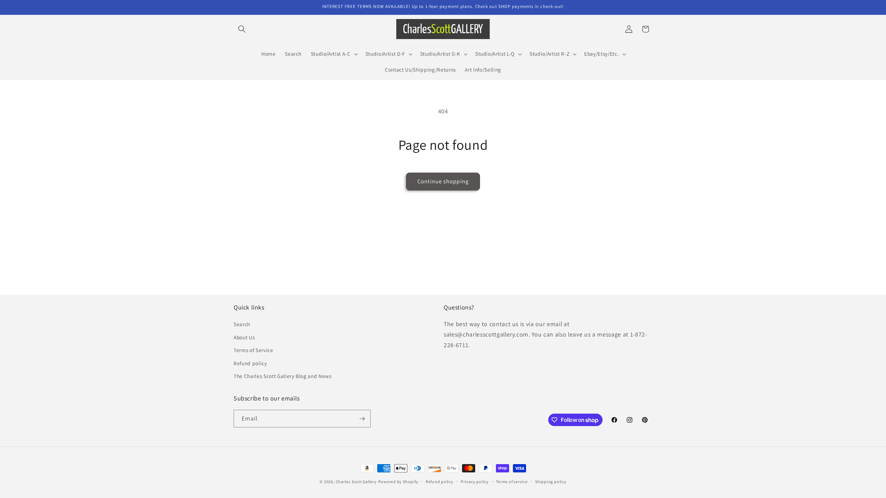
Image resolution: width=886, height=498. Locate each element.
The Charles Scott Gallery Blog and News (283, 375)
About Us (244, 337)
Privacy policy (475, 481)
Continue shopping (443, 181)
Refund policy (250, 363)
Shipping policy (551, 481)
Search (242, 324)
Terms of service (511, 481)
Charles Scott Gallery (356, 481)
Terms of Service (253, 350)
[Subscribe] (362, 419)
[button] (242, 29)
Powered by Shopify (398, 481)
